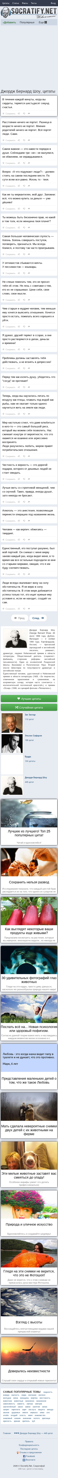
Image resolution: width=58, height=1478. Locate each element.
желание (32, 1394)
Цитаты (5, 3)
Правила (29, 1441)
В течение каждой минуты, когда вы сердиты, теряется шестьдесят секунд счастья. (25, 103)
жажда (6, 1394)
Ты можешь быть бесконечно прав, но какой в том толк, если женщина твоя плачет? (28, 219)
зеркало (34, 1412)
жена (15, 1397)
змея (30, 1415)
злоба (6, 1415)
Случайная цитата (30, 707)
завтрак (38, 1403)
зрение (17, 1420)
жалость (15, 1394)
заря (24, 1409)
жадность (47, 1391)
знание (17, 1418)
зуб (33, 1420)
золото (36, 1418)
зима (42, 1412)
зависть (20, 1403)
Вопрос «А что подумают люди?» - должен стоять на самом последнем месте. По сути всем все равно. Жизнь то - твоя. (28, 175)
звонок (6, 1412)
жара (23, 1394)
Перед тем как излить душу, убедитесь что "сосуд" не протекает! (28, 379)
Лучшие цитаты (30, 699)
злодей (14, 1415)
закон (20, 1406)
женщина (24, 1397)
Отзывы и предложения (30, 1452)
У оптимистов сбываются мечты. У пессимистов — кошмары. (22, 265)
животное (7, 1400)
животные (18, 1400)
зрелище (46, 1418)
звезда (50, 1409)
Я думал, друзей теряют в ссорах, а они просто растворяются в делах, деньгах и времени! (27, 339)
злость (22, 1415)
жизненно (29, 1400)
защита (41, 1409)
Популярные (27, 22)
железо (42, 1394)
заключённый (9, 1406)
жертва (34, 1397)
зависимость (9, 1403)
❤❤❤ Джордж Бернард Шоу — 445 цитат (33, 1433)
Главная (7, 1433)
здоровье (15, 1412)
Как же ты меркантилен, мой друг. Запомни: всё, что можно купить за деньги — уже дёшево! (29, 198)
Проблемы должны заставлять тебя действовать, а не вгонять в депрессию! (26, 360)
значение (27, 1418)
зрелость (7, 1420)
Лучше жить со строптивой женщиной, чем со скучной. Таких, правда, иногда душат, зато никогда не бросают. (28, 491)
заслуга (32, 1409)
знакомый (7, 1418)
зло (48, 1412)
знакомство (40, 1415)
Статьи (15, 3)
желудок (7, 1397)
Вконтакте (30, 1459)
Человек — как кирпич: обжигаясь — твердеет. (24, 531)
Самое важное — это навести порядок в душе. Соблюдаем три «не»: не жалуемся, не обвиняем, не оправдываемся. (28, 152)
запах (44, 1406)
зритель (26, 1420)
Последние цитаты (29, 1448)
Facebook (30, 1456)
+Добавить (9, 22)
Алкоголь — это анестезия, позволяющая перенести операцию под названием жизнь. (28, 512)
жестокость (45, 1397)
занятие (36, 1406)
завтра (30, 1403)
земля (25, 1412)
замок (27, 1406)
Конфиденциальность (29, 1444)
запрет (6, 1409)
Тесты (34, 3)
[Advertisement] (29, 57)
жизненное (41, 1400)
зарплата (15, 1409)
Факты (25, 3)
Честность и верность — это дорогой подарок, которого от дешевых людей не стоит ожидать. (26, 468)
